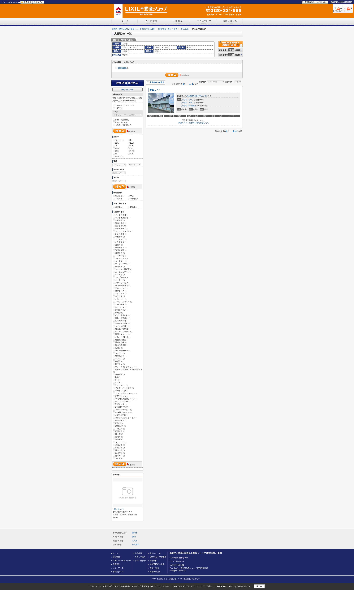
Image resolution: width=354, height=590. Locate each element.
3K (131, 148)
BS (117, 380)
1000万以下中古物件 (158, 557)
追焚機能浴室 (121, 340)
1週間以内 (134, 199)
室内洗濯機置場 (122, 285)
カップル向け (121, 277)
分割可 (119, 245)
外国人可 (120, 267)
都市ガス (120, 456)
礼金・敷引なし (121, 122)
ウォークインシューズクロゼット (127, 370)
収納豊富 (120, 374)
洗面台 (119, 348)
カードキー (121, 261)
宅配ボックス (121, 396)
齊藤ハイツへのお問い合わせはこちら (193, 123)
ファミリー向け (122, 283)
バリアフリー (121, 242)
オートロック (121, 391)
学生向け (120, 275)
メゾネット (121, 294)
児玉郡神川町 (192, 96)
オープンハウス (122, 264)
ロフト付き (121, 291)
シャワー (120, 353)
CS (117, 377)
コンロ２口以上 (122, 326)
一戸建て (118, 108)
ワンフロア (121, 442)
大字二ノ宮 (201, 96)
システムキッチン (123, 332)
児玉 (190, 103)
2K (116, 146)
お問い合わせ (140, 561)
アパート (118, 105)
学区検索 (138, 553)
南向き (119, 437)
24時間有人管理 (122, 407)
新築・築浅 (154, 568)
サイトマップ (118, 568)
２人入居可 (121, 239)
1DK (117, 143)
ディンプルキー (122, 402)
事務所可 (120, 237)
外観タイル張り (122, 323)
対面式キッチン (122, 334)
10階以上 (120, 429)
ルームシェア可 (122, 272)
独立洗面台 (121, 356)
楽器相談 (120, 220)
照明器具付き (121, 310)
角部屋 (119, 439)
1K (131, 140)
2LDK (117, 148)
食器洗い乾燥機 (122, 329)
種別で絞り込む (127, 90)
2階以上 (119, 423)
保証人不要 (121, 234)
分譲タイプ (121, 247)
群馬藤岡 (123, 68)
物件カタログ (118, 572)
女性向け (120, 280)
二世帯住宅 (121, 256)
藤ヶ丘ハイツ (119, 509)
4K (116, 154)
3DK (117, 151)
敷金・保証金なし (122, 120)
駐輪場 (119, 313)
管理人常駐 (121, 250)
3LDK (132, 151)
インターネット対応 (124, 388)
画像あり (118, 207)
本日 (132, 196)
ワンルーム (119, 140)
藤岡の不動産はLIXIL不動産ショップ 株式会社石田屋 (196, 553)
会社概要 (116, 557)
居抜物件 (120, 450)
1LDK (132, 143)
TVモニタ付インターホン (126, 393)
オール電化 (121, 304)
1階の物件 (120, 426)
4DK (131, 154)
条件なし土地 (155, 553)
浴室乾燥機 (121, 342)
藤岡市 (134, 533)
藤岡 (134, 537)
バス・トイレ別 (122, 337)
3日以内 (118, 199)
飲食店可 (120, 448)
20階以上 (120, 431)
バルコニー (121, 299)
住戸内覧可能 (121, 415)
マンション (129, 105)
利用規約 (116, 564)
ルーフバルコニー (123, 302)
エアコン (120, 359)
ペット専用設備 (122, 218)
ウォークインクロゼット (126, 367)
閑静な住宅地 (121, 226)
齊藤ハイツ (155, 90)
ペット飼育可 (121, 215)
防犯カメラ (121, 404)
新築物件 (153, 561)
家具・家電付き (122, 318)
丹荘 (190, 100)
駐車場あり (121, 420)
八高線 (184, 100)
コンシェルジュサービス (126, 418)
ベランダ (120, 296)
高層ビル (120, 445)
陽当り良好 (121, 223)
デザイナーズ (121, 229)
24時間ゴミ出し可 (123, 412)
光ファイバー (121, 385)
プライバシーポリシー (122, 561)
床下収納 (120, 364)
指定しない (119, 196)
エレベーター (121, 307)
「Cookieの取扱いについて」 (223, 587)
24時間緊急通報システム (126, 399)
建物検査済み (155, 572)
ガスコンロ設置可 (123, 269)
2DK (131, 146)
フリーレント (121, 258)
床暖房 (119, 361)
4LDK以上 (119, 156)
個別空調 (120, 453)
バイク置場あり (122, 315)
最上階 (119, 434)
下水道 (119, 458)
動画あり (133, 207)
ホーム (115, 553)
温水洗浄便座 (121, 345)
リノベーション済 (123, 231)
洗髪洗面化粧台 (122, 350)
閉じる (259, 586)
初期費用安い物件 (157, 564)
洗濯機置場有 (121, 321)
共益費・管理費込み (123, 125)
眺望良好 (120, 253)
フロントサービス (123, 410)
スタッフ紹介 (140, 557)
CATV (118, 383)
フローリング (121, 288)
